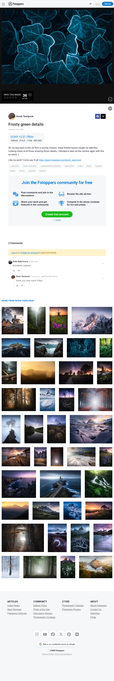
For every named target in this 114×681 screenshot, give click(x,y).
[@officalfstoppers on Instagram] (37, 634)
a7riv (80, 166)
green (12, 171)
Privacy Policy (48, 654)
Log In (97, 4)
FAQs (93, 617)
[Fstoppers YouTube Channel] (44, 634)
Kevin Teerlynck (24, 116)
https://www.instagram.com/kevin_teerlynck (60, 160)
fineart (43, 171)
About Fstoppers (98, 605)
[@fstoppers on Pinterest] (69, 634)
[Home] (16, 4)
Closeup (32, 171)
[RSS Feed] (77, 634)
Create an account (29, 252)
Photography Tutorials (73, 605)
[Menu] (3, 4)
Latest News (13, 605)
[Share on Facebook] (97, 116)
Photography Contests (44, 617)
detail (21, 171)
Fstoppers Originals (17, 613)
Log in (58, 219)
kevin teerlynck (29, 166)
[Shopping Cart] (90, 4)
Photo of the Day (41, 609)
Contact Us (95, 609)
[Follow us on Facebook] (52, 634)
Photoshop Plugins (71, 609)
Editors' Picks (40, 605)
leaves (98, 166)
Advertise (95, 613)
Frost (89, 166)
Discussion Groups (42, 613)
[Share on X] (103, 116)
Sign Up (108, 4)
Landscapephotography (51, 166)
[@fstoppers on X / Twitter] (61, 634)
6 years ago (33, 261)
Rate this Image (12, 94)
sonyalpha (69, 166)
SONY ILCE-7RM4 (22, 137)
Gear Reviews (14, 609)
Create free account (57, 214)
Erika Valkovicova (20, 261)
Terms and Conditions (63, 654)
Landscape (14, 166)
